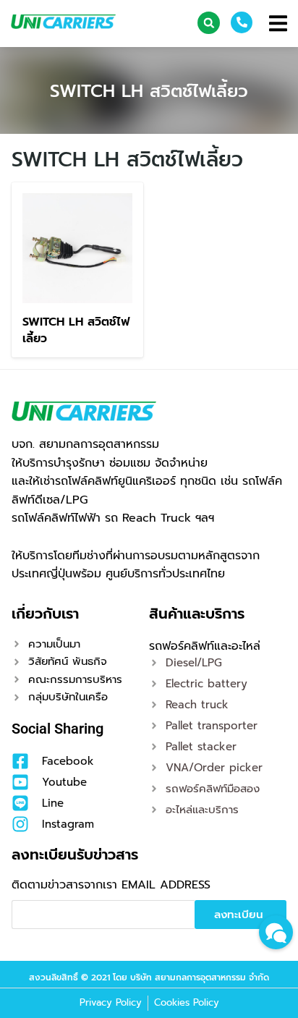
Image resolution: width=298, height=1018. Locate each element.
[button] (208, 23)
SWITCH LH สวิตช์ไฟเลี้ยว (149, 91)
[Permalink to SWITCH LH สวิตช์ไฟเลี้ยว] (77, 247)
